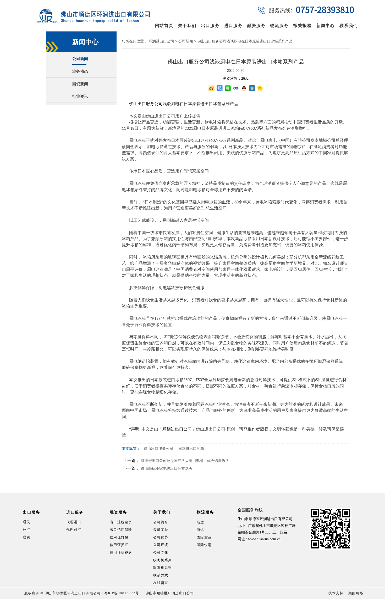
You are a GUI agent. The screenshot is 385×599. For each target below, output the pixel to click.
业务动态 (80, 71)
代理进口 (73, 522)
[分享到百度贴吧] (220, 88)
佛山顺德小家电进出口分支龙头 (166, 469)
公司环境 (160, 545)
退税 (26, 537)
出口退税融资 (121, 522)
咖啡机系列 (162, 568)
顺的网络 (355, 593)
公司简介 (160, 522)
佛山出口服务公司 (158, 449)
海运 (200, 530)
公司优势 (160, 537)
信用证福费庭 (121, 552)
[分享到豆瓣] (228, 88)
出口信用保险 (121, 530)
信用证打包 (119, 537)
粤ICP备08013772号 (121, 593)
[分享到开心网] (260, 88)
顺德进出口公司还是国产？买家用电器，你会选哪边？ (185, 461)
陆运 (200, 522)
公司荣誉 (160, 530)
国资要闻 (80, 84)
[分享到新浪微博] (211, 88)
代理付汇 (73, 530)
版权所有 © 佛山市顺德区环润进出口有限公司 (62, 593)
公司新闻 (80, 59)
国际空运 (204, 537)
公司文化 (160, 552)
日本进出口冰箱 (191, 449)
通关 (26, 522)
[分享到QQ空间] (252, 88)
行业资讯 (80, 96)
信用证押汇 (119, 545)
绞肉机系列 (162, 560)
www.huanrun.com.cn (264, 539)
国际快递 (204, 545)
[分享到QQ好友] (244, 88)
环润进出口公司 (161, 41)
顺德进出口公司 (177, 429)
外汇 (26, 530)
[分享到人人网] (236, 88)
